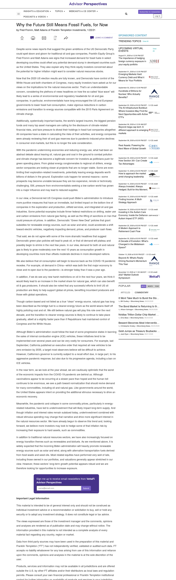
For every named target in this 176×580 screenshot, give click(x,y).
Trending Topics (130, 41)
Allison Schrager (127, 309)
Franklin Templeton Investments (68, 30)
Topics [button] (59, 11)
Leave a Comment (103, 37)
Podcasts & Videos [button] (35, 16)
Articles (125, 292)
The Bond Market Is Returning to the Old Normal (145, 306)
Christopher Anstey (128, 326)
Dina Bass (124, 317)
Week (143, 286)
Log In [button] (157, 16)
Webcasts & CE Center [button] (82, 11)
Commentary (141, 292)
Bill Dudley (125, 301)
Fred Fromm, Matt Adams (34, 30)
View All (145, 41)
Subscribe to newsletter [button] (150, 12)
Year (157, 286)
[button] (22, 38)
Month (150, 286)
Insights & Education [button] (37, 11)
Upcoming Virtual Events (131, 49)
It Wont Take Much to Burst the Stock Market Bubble (147, 298)
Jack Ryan (125, 334)
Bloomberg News (137, 301)
